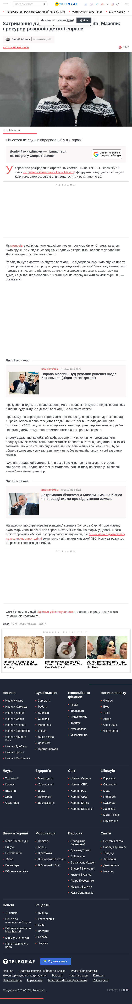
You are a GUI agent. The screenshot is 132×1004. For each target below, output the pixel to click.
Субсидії (43, 718)
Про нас (8, 970)
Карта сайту (34, 980)
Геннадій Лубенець (21, 39)
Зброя (9, 859)
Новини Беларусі (81, 808)
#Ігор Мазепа (27, 623)
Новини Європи (81, 778)
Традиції (108, 853)
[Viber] (91, 4)
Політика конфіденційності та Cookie (42, 970)
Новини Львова (15, 724)
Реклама (57, 975)
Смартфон (12, 802)
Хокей (107, 718)
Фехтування (111, 730)
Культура (109, 802)
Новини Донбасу (16, 746)
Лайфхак (109, 808)
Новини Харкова (16, 706)
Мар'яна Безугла (81, 886)
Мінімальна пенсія (17, 937)
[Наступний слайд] (128, 11)
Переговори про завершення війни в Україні (35, 11)
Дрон (8, 796)
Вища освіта (46, 736)
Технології (11, 778)
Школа (42, 730)
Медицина (44, 724)
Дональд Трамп (80, 850)
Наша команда (12, 980)
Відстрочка (45, 853)
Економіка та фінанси (79, 695)
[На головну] (66, 4)
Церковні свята (113, 841)
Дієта (41, 790)
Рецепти (42, 905)
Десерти (43, 931)
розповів (16, 245)
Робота (42, 706)
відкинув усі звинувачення (55, 612)
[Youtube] (102, 4)
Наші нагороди (78, 975)
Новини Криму (14, 752)
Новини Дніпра (15, 712)
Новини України (49, 369)
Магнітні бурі (111, 814)
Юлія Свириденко (82, 892)
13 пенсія (11, 912)
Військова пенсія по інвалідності (18, 930)
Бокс (106, 706)
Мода (106, 790)
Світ (71, 771)
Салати (42, 937)
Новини (9, 693)
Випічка (43, 912)
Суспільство (46, 693)
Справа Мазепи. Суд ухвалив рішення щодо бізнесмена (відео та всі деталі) (79, 376)
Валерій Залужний (82, 868)
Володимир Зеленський (78, 843)
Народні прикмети (114, 847)
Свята (106, 833)
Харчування (45, 784)
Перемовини (13, 853)
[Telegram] (97, 4)
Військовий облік (48, 865)
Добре (84, 20)
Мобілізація (45, 833)
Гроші (74, 704)
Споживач (109, 784)
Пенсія (8, 905)
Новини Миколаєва (17, 758)
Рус (126, 4)
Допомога (44, 743)
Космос (10, 784)
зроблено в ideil (118, 990)
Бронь (42, 847)
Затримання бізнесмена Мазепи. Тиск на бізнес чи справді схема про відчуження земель (81, 497)
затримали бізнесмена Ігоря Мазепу (48, 172)
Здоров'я (43, 771)
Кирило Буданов (81, 874)
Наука (8, 771)
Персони (75, 833)
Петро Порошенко (82, 880)
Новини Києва (14, 700)
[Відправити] (43, 4)
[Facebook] (85, 4)
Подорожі (109, 796)
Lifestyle (108, 771)
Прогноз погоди (48, 749)
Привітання (110, 821)
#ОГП (42, 623)
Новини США (79, 784)
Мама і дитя (45, 778)
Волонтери (12, 865)
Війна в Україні (15, 833)
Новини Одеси (14, 718)
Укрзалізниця (79, 735)
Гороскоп (109, 778)
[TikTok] (117, 4)
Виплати (43, 712)
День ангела (111, 865)
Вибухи (10, 847)
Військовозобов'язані (51, 859)
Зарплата (44, 700)
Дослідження (46, 802)
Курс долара (78, 729)
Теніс (106, 712)
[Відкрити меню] (5, 4)
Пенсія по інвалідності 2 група (18, 921)
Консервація (46, 919)
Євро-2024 (110, 724)
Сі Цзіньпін (78, 856)
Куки (70, 20)
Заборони (109, 859)
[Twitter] (107, 4)
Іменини (108, 871)
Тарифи (76, 722)
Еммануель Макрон (83, 862)
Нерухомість (79, 716)
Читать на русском (16, 47)
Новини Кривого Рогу (15, 738)
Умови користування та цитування (25, 975)
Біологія (10, 790)
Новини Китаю (80, 802)
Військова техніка (16, 871)
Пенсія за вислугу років (16, 945)
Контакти (98, 975)
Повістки (43, 841)
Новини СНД (79, 796)
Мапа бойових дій (16, 841)
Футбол (108, 700)
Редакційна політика (84, 970)
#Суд (14, 623)
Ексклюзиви (117, 11)
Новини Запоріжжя (17, 730)
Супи (41, 925)
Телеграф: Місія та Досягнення (67, 980)
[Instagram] (112, 4)
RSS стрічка (100, 980)
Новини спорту (113, 693)
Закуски (43, 943)
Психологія (45, 796)
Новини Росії (79, 790)
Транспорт (77, 710)
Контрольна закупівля (87, 11)
